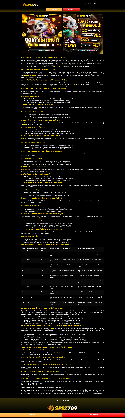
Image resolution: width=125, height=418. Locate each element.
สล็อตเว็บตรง (88, 3)
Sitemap (96, 3)
